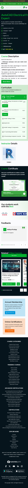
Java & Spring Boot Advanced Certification (14, 391)
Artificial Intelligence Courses (14, 372)
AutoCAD (16, 38)
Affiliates (14, 442)
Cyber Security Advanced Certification (14, 399)
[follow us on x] (10, 466)
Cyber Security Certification (14, 424)
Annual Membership (14, 441)
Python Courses (14, 367)
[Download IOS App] (20, 471)
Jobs (20, 3)
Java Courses (14, 369)
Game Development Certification (14, 416)
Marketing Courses (14, 349)
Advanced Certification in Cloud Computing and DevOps (14, 394)
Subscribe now (11, 312)
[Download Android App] (8, 471)
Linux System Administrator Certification (14, 426)
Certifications (14, 436)
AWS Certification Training (14, 419)
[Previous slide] (21, 244)
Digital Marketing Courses (14, 359)
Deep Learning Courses (14, 374)
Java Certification (14, 422)
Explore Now (10, 330)
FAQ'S (18, 456)
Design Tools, (10, 38)
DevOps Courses (14, 371)
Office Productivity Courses (14, 357)
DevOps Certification (14, 414)
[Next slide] (25, 244)
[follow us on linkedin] (18, 466)
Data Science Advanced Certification (14, 392)
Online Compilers (12, 3)
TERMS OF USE (6, 454)
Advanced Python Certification (14, 397)
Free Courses (14, 444)
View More (14, 255)
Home (3, 3)
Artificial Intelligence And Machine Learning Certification (14, 427)
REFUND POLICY (21, 454)
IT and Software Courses (14, 352)
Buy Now (10, 284)
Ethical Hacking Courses (14, 381)
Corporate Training (14, 446)
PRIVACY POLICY (13, 454)
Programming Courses (14, 344)
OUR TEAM (9, 452)
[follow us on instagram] (22, 466)
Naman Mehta (7, 277)
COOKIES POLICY (12, 456)
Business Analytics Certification (14, 412)
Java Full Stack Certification (14, 402)
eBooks (14, 437)
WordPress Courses (14, 361)
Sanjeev (5, 33)
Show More (6, 82)
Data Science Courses (14, 377)
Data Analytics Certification (14, 406)
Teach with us (14, 447)
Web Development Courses (14, 356)
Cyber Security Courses (14, 347)
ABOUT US (4, 452)
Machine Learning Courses (14, 376)
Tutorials (14, 439)
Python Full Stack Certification (14, 404)
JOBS (18, 452)
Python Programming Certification (14, 421)
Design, (5, 38)
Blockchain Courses (14, 384)
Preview (5, 105)
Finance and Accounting (14, 346)
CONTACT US (22, 452)
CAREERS (14, 452)
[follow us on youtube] (14, 466)
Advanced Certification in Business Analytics (14, 396)
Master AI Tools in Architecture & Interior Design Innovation (10, 274)
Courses (14, 434)
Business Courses (14, 351)
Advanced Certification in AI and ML (14, 401)
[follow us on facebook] (6, 466)
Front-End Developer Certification (14, 417)
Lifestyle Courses (14, 354)
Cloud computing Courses (14, 379)
